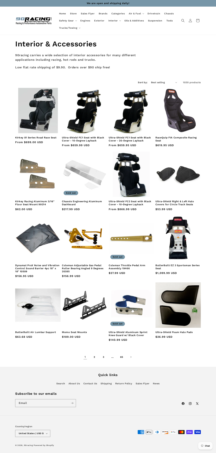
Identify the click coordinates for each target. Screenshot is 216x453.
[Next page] (130, 357)
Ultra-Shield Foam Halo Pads (174, 332)
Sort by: (142, 82)
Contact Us (90, 383)
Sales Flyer (143, 383)
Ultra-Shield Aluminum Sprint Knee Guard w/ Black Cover (128, 334)
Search (60, 383)
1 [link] (85, 356)
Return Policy (123, 383)
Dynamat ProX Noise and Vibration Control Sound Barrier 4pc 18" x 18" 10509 (37, 268)
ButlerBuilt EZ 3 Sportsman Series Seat (177, 267)
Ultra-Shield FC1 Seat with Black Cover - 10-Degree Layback (83, 139)
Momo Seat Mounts (74, 332)
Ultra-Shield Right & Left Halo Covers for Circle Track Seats (174, 203)
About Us (74, 383)
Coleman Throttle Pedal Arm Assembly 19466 (127, 267)
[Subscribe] (72, 403)
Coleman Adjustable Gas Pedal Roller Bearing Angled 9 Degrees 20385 (82, 268)
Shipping (106, 383)
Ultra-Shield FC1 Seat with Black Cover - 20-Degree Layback (130, 139)
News (156, 383)
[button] (136, 13)
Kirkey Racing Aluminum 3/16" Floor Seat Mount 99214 (34, 203)
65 (121, 357)
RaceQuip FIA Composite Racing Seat (176, 139)
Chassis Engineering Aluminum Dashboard (82, 203)
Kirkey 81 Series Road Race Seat (35, 137)
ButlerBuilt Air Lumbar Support (35, 332)
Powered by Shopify (44, 445)
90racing (28, 445)
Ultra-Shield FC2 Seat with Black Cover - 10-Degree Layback (130, 203)
